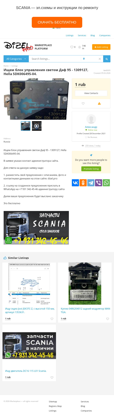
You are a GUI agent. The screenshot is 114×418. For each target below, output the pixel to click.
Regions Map (55, 406)
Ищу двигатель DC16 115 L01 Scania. (25, 370)
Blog (93, 35)
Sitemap (53, 401)
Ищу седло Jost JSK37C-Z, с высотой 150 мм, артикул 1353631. (30, 310)
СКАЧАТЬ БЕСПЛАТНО (57, 22)
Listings (69, 35)
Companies (104, 35)
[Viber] (98, 182)
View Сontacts (91, 93)
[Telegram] (90, 182)
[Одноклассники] (83, 182)
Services (82, 35)
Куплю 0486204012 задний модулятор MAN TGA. (85, 310)
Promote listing (91, 168)
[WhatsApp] (106, 182)
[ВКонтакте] (75, 182)
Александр (91, 127)
